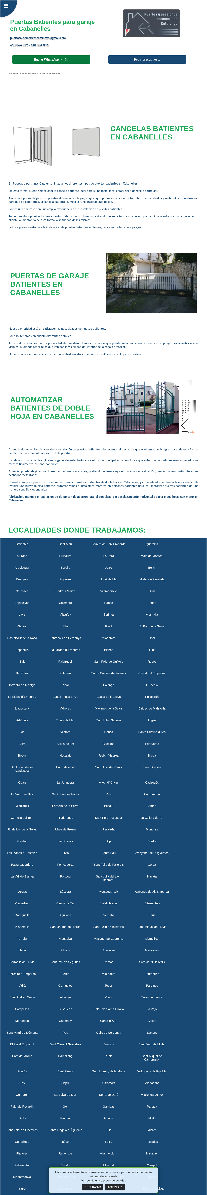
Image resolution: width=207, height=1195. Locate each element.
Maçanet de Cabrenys (109, 938)
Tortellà (22, 938)
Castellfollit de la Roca (22, 638)
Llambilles (152, 938)
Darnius (109, 1044)
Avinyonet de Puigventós (152, 853)
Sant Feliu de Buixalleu (108, 927)
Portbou (65, 876)
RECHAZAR (92, 1187)
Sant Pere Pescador (108, 817)
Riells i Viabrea (109, 755)
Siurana (22, 556)
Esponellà (22, 650)
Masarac (152, 1153)
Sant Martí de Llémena (22, 1032)
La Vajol (152, 1009)
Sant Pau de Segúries (65, 962)
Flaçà (108, 626)
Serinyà (109, 614)
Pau (65, 1032)
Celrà (22, 743)
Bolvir (152, 567)
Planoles (22, 1153)
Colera (152, 1020)
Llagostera (22, 708)
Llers (22, 614)
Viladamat (108, 638)
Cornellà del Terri (22, 817)
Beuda (152, 602)
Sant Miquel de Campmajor (152, 1057)
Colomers (65, 602)
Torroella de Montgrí (22, 685)
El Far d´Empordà (22, 1044)
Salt (22, 661)
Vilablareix (22, 806)
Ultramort (108, 1083)
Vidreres (65, 708)
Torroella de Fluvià (22, 962)
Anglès (152, 720)
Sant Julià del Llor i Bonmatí (108, 878)
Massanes (152, 950)
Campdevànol (65, 767)
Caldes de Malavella (152, 708)
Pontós (22, 1071)
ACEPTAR (115, 1187)
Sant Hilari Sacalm (108, 720)
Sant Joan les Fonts (65, 794)
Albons (65, 950)
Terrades (152, 1141)
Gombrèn (22, 1094)
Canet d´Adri (108, 1020)
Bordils (152, 841)
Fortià (65, 974)
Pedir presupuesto (147, 59)
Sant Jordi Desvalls (152, 962)
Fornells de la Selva (65, 806)
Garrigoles (65, 985)
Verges (22, 891)
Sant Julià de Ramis (108, 767)
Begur (22, 755)
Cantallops (22, 1141)
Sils (22, 732)
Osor (152, 638)
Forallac (22, 841)
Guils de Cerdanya (108, 1032)
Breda (152, 755)
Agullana (65, 915)
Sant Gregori (152, 767)
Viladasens (152, 1083)
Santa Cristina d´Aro (152, 732)
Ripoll (65, 685)
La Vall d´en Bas (22, 794)
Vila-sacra (108, 974)
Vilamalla (152, 614)
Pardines (152, 985)
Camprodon (152, 794)
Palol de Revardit (22, 1106)
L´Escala (152, 685)
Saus (152, 915)
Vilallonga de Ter (152, 1094)
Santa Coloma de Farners (108, 673)
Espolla (65, 567)
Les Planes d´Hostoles (22, 853)
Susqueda (65, 1009)
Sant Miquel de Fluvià (151, 927)
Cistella (65, 1165)
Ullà (65, 626)
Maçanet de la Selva (108, 708)
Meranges (22, 1020)
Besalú (108, 806)
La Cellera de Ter (152, 817)
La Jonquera (65, 782)
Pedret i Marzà (65, 591)
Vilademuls (22, 927)
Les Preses (65, 841)
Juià (108, 1130)
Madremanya (22, 1177)
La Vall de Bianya (22, 876)
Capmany (65, 1020)
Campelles (22, 1009)
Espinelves (22, 602)
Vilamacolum (108, 1153)
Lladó (22, 950)
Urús (152, 591)
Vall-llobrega (108, 903)
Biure (22, 1188)
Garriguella (22, 915)
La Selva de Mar (65, 1094)
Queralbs (152, 544)
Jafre (108, 567)
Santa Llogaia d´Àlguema (65, 1130)
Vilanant (65, 1118)
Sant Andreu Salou (22, 997)
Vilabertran (22, 903)
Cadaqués (152, 782)
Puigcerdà (152, 696)
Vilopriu (65, 1083)
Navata (152, 876)
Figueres (65, 579)
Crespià (152, 1165)
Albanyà (65, 997)
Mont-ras (152, 829)
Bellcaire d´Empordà (22, 974)
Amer (152, 806)
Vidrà (22, 985)
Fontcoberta (65, 864)
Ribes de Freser (65, 829)
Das (22, 1083)
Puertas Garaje (15, 73)
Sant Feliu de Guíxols (108, 661)
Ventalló (108, 915)
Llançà (108, 732)
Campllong (65, 1056)
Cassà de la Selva (109, 696)
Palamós (65, 673)
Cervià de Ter (65, 903)
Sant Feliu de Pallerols (109, 864)
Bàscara (65, 891)
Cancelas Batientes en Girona (35, 73)
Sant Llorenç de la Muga (108, 1071)
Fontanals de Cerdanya (65, 638)
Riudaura (65, 556)
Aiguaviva (65, 938)
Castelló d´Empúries (151, 673)
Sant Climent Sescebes (65, 1044)
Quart (22, 782)
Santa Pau (109, 853)
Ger (65, 1106)
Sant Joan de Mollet (152, 1044)
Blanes (108, 650)
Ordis (22, 1118)
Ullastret (108, 1165)
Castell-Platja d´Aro (65, 696)
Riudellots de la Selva (22, 829)
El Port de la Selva (152, 626)
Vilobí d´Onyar (108, 782)
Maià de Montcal (152, 556)
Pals (109, 794)
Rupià (108, 1056)
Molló (151, 1118)
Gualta (108, 1118)
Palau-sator (22, 1165)
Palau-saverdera (22, 864)
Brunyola (22, 579)
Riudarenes (65, 817)
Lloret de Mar (109, 579)
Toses (109, 985)
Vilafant (65, 732)
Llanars (152, 1032)
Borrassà (109, 950)
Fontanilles (152, 974)
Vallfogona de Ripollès (152, 1071)
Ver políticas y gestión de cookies (103, 1180)
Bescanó (108, 743)
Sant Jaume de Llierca (65, 927)
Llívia (65, 853)
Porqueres (152, 743)
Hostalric (65, 755)
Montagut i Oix (109, 891)
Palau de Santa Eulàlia (108, 1009)
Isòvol (65, 1141)
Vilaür (108, 997)
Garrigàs (108, 1106)
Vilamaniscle (108, 591)
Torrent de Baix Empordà (108, 544)
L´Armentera (152, 903)
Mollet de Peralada (152, 579)
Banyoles (22, 673)
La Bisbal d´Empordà (22, 696)
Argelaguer (22, 567)
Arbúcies (22, 720)
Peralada (109, 829)
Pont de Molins (22, 1056)
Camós (108, 962)
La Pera (108, 556)
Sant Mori (65, 544)
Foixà (108, 1141)
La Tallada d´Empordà (65, 650)
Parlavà (152, 1106)
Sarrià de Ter (65, 743)
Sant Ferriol (65, 1071)
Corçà (152, 864)
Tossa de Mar (65, 720)
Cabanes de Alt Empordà (152, 891)
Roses (152, 661)
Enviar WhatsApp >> (48, 59)
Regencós (65, 1153)
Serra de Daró (108, 1094)
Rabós (108, 602)
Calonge (108, 685)
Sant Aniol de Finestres (22, 1130)
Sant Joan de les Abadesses (22, 769)
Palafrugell (65, 661)
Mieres (152, 1130)
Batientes (22, 544)
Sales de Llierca (152, 997)
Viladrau (22, 626)
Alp (109, 841)
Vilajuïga (65, 614)
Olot (152, 650)
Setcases (22, 591)
